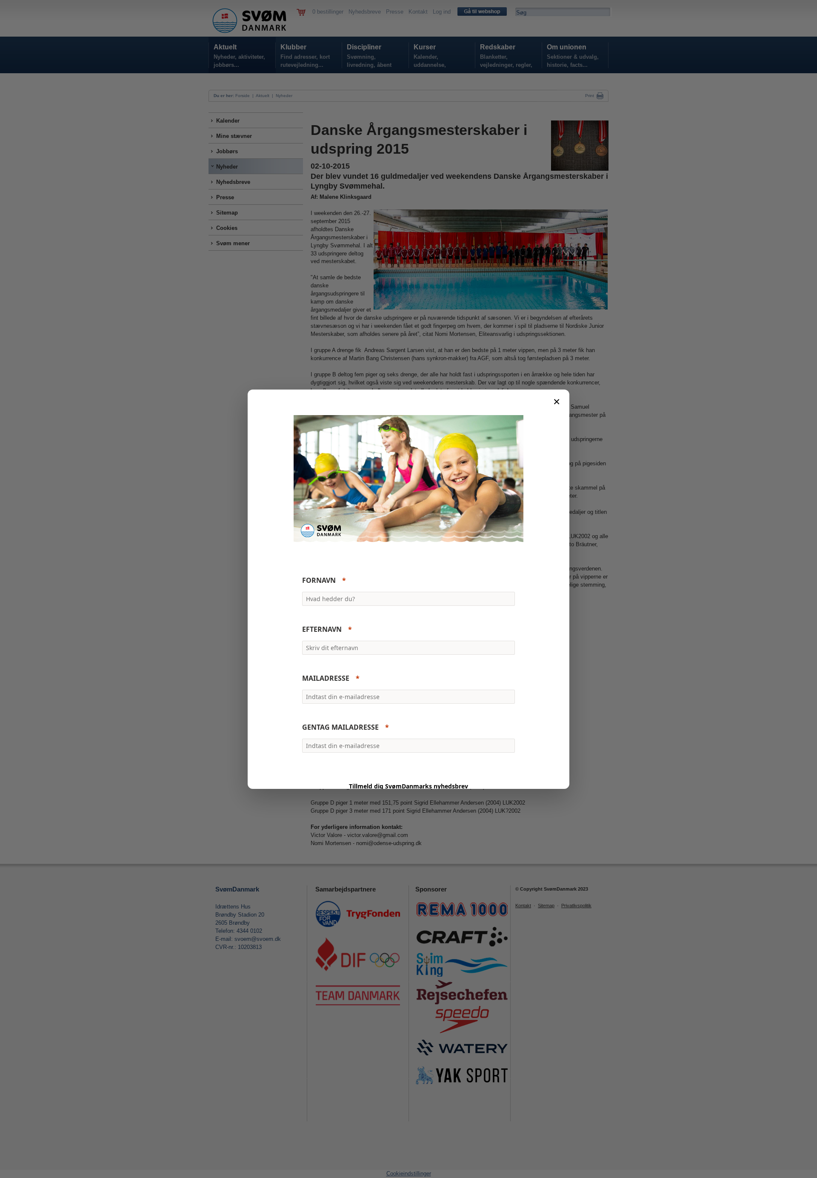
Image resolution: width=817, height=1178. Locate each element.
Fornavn (319, 580)
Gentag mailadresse (340, 727)
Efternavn (322, 629)
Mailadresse (325, 678)
